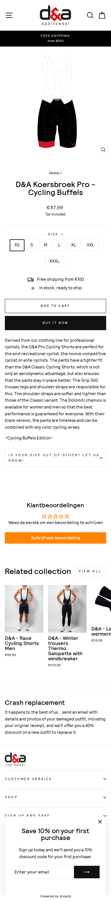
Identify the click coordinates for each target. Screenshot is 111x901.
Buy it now (56, 323)
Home (54, 173)
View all (90, 571)
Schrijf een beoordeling (55, 538)
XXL (90, 245)
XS (17, 245)
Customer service (28, 779)
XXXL (54, 261)
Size (55, 234)
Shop (11, 797)
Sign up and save (27, 815)
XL (73, 245)
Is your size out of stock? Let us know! (54, 458)
